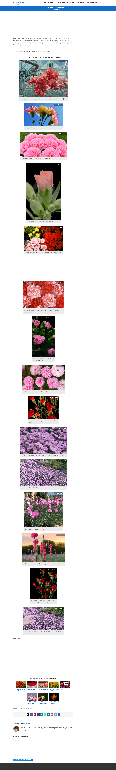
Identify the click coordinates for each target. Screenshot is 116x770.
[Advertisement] (43, 24)
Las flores (61, 9)
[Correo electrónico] (28, 714)
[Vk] (31, 714)
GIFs (28, 708)
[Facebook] (59, 714)
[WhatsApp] (45, 714)
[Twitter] (55, 714)
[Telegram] (41, 714)
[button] (100, 2)
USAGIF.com (55, 9)
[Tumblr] (38, 714)
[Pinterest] (35, 714)
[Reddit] (52, 714)
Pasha (17, 708)
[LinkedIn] (48, 714)
